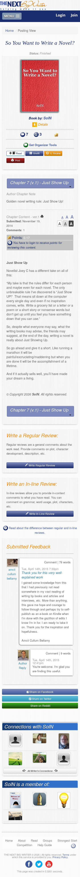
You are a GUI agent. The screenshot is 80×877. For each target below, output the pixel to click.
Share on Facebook (41, 692)
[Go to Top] (73, 846)
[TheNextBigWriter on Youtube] (50, 863)
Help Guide (45, 845)
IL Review (55, 153)
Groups (47, 840)
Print (17, 160)
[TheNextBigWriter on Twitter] (40, 863)
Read (18, 153)
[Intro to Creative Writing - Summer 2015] (15, 815)
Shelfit (36, 153)
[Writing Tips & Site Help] (64, 799)
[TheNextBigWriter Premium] (15, 799)
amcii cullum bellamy (12, 573)
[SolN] (22, 655)
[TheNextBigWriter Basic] (39, 798)
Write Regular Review (41, 465)
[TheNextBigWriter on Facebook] (30, 863)
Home (9, 30)
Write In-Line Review (41, 514)
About (22, 840)
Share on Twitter (41, 698)
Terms (65, 854)
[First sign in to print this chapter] (42, 217)
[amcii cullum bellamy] (11, 562)
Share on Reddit (40, 705)
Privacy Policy (60, 857)
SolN (47, 117)
